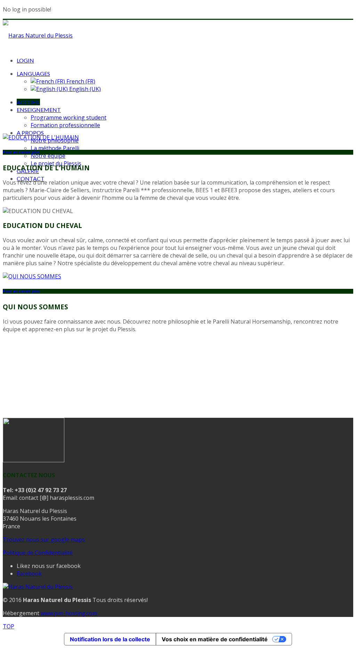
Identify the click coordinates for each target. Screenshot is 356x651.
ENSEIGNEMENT (39, 109)
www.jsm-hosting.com (69, 613)
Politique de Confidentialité (38, 552)
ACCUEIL (28, 102)
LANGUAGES (33, 73)
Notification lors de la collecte (110, 639)
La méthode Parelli (55, 148)
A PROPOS (30, 132)
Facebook (29, 573)
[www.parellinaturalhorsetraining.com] (33, 460)
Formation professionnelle (65, 125)
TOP (8, 626)
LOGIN (25, 60)
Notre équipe (48, 156)
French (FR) (80, 81)
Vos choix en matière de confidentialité (215, 639)
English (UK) (84, 89)
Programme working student (68, 117)
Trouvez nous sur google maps (44, 539)
